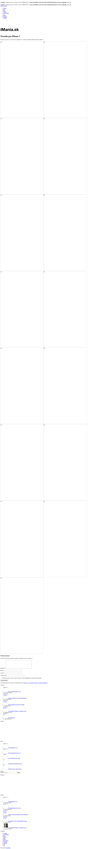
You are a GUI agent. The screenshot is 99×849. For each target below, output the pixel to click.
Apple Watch (6, 13)
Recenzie (5, 841)
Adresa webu (3, 675)
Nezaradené (5, 840)
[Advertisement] (25, 23)
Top (4, 845)
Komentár (3, 668)
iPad (4, 10)
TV (4, 14)
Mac (4, 9)
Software (5, 16)
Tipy (4, 844)
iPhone (4, 11)
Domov (4, 8)
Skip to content (4, 6)
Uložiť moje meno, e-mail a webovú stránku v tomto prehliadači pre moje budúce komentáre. (22, 678)
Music (4, 15)
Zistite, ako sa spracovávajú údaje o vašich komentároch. (35, 682)
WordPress (8, 847)
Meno (2, 670)
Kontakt (5, 18)
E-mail (2, 673)
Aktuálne (5, 833)
